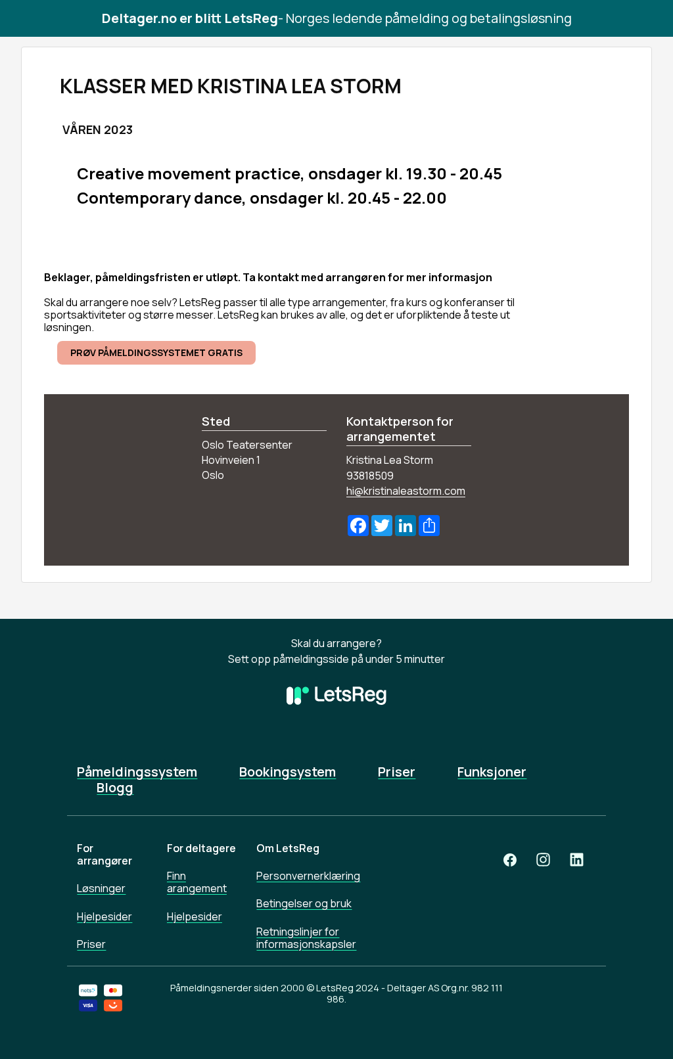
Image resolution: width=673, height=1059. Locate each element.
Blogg (115, 788)
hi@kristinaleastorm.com (405, 491)
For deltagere (201, 848)
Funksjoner (491, 772)
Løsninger (101, 888)
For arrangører (104, 854)
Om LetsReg (287, 848)
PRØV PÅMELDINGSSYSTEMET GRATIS (156, 352)
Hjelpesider (104, 916)
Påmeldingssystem (137, 772)
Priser (396, 772)
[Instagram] (543, 859)
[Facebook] (510, 859)
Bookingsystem (287, 772)
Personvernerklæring (308, 875)
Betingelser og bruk (304, 903)
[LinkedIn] (576, 859)
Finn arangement (197, 881)
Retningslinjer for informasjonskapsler (306, 937)
